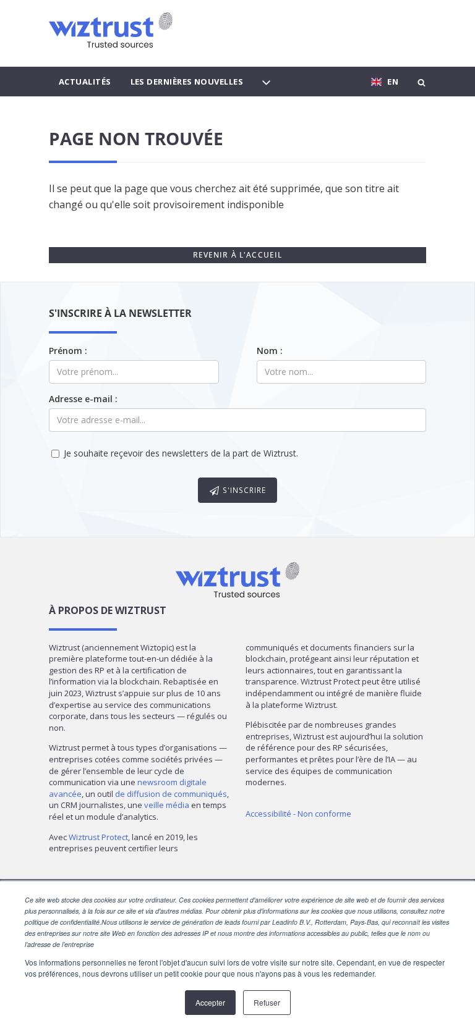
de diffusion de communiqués (171, 793)
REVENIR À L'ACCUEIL (238, 255)
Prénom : (68, 350)
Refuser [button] (267, 1002)
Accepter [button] (210, 1002)
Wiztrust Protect (98, 837)
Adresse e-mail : (83, 399)
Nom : (270, 350)
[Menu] (266, 81)
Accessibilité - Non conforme (298, 813)
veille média (166, 804)
